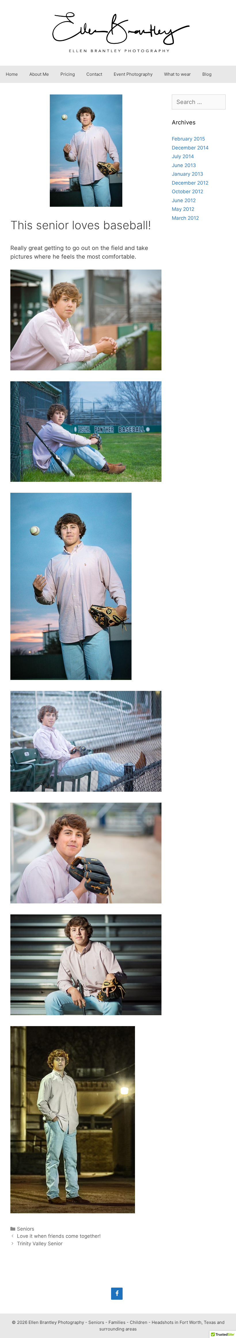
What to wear (177, 74)
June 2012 (184, 200)
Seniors (25, 1229)
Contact (94, 74)
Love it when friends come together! (59, 1236)
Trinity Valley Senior (39, 1243)
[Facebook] (117, 1294)
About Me (39, 74)
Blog (207, 74)
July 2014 (183, 156)
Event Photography (133, 74)
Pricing (67, 74)
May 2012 (183, 209)
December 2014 (190, 148)
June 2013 (184, 165)
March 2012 (185, 218)
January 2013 (187, 174)
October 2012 (187, 191)
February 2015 (188, 139)
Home (12, 74)
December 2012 (190, 183)
